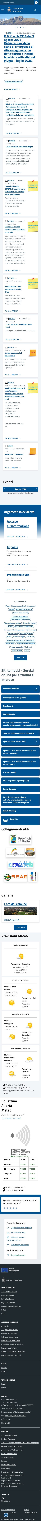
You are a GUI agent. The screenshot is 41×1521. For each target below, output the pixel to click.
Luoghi (3, 1384)
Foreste (10, 626)
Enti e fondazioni (7, 1298)
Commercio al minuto (20, 613)
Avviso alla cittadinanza (14, 454)
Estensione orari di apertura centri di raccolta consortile (15, 229)
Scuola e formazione (9, 1453)
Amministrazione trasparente (12, 1475)
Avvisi (3, 1371)
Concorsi (26, 623)
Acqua (8, 606)
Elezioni (33, 623)
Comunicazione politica (13, 623)
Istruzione (23, 633)
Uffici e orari (5, 1419)
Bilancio (11, 609)
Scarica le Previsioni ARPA (15, 1085)
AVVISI (10, 446)
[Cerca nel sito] (34, 10)
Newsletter (5, 1500)
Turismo (28, 647)
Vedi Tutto (21, 927)
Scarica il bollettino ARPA (15, 1187)
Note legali (5, 1468)
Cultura (26, 650)
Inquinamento (13, 633)
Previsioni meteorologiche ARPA (17, 1087)
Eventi (3, 1387)
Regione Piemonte (8, 3)
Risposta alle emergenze (15, 640)
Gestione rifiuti (10, 630)
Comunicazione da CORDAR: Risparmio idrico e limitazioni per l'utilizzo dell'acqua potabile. (15, 190)
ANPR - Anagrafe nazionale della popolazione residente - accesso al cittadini (20, 1444)
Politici (3, 1309)
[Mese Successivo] (37, 489)
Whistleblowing (7, 1457)
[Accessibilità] (6, 1515)
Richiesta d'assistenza (9, 1486)
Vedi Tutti (20, 657)
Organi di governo (8, 1302)
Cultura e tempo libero (9, 1337)
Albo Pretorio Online (9, 1435)
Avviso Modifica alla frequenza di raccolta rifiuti (13, 289)
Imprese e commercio (9, 1347)
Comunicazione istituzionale (20, 619)
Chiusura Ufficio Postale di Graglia (19, 146)
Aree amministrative (9, 1291)
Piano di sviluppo (19, 637)
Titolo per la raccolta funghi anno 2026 (19, 325)
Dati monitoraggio (8, 1509)
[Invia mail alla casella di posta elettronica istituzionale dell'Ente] (19, 1412)
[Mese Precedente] (4, 489)
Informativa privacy (8, 1464)
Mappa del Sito (31, 1512)
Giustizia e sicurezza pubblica (12, 1344)
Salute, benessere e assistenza (13, 1351)
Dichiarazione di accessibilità (12, 1472)
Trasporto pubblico (16, 647)
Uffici (3, 1313)
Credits (13, 1512)
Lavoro (30, 633)
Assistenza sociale (18, 606)
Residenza (30, 637)
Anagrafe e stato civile (9, 1329)
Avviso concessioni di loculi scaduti (13, 354)
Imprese (33, 630)
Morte (9, 637)
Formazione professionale (24, 626)
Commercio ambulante (20, 616)
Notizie (4, 1367)
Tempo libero (10, 643)
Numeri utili (5, 1422)
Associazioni (31, 606)
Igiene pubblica (23, 630)
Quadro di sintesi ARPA (14, 1190)
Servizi (26, 1509)
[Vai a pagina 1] (17, 27)
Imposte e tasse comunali (11, 1355)
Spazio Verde (30, 640)
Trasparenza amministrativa (25, 643)
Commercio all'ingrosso (24, 609)
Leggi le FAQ (6, 1477)
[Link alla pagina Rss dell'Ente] (2, 1497)
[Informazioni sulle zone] (12, 1118)
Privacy (4, 1461)
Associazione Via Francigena (12, 1450)
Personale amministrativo (11, 1306)
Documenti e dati (7, 1295)
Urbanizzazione (17, 650)
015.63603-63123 (16, 1408)
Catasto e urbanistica (9, 1333)
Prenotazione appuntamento (12, 1483)
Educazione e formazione (10, 1340)
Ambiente (5, 1326)
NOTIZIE (9, 33)
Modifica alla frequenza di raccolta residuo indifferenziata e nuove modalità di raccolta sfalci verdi (15, 393)
